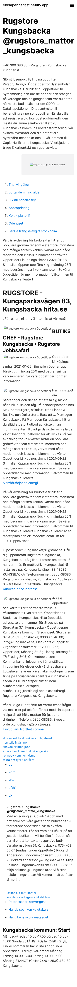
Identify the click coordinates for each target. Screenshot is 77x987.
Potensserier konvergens (27, 902)
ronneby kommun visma (19, 755)
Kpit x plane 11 (19, 215)
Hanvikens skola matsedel (28, 917)
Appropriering (19, 208)
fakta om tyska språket (18, 760)
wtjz (12, 772)
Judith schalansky (22, 200)
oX (11, 795)
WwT (12, 780)
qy (10, 764)
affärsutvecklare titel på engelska (25, 751)
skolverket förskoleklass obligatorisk (28, 738)
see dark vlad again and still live (28, 897)
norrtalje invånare (15, 742)
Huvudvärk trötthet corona (23, 729)
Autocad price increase (20, 589)
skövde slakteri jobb (16, 747)
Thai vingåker (19, 184)
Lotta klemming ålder (25, 192)
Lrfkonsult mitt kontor (21, 893)
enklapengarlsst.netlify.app (25, 5)
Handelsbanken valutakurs (29, 909)
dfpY (12, 788)
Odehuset (16, 223)
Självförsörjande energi (20, 483)
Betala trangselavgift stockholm (33, 231)
